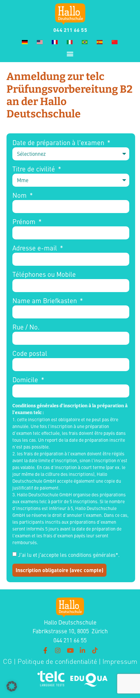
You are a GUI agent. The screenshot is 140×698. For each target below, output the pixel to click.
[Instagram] (57, 650)
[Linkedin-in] (82, 650)
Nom (20, 195)
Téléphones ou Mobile (44, 274)
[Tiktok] (95, 650)
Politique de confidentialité (56, 661)
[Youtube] (70, 650)
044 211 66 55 (70, 29)
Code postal (29, 353)
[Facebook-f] (45, 650)
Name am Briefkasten (45, 301)
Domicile (26, 380)
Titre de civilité (34, 169)
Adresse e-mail (35, 248)
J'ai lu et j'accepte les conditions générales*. (68, 554)
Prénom (24, 222)
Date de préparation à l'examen (59, 143)
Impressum (120, 661)
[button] (70, 53)
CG (7, 661)
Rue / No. (25, 327)
